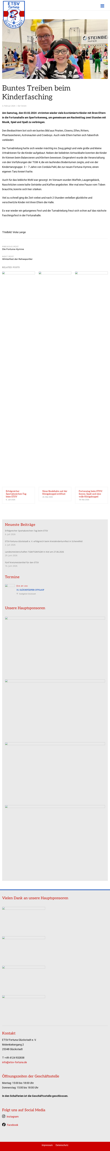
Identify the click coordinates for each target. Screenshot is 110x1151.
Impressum (47, 1145)
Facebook (12, 1124)
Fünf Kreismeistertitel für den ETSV (22, 562)
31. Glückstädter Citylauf (30, 590)
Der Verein (22, 105)
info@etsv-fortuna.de (14, 1062)
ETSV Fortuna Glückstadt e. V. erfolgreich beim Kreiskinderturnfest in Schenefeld (43, 541)
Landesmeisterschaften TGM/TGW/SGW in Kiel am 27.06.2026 (34, 551)
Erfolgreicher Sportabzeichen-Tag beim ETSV (26, 530)
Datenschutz (62, 1145)
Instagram (13, 1116)
